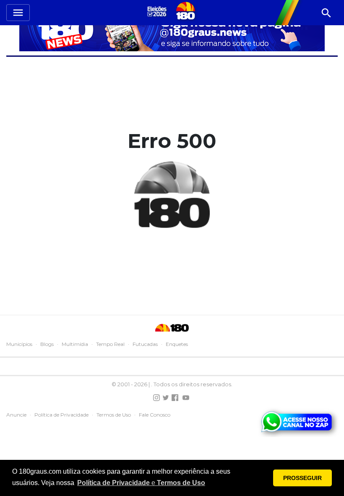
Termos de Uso (113, 415)
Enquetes (177, 344)
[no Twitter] (166, 397)
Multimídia (75, 344)
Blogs (47, 344)
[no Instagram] (156, 397)
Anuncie (16, 415)
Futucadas (145, 344)
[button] (141, 483)
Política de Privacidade (61, 415)
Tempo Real (110, 344)
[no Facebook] (175, 397)
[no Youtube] (186, 397)
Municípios (19, 344)
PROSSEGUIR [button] (302, 478)
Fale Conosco (154, 415)
